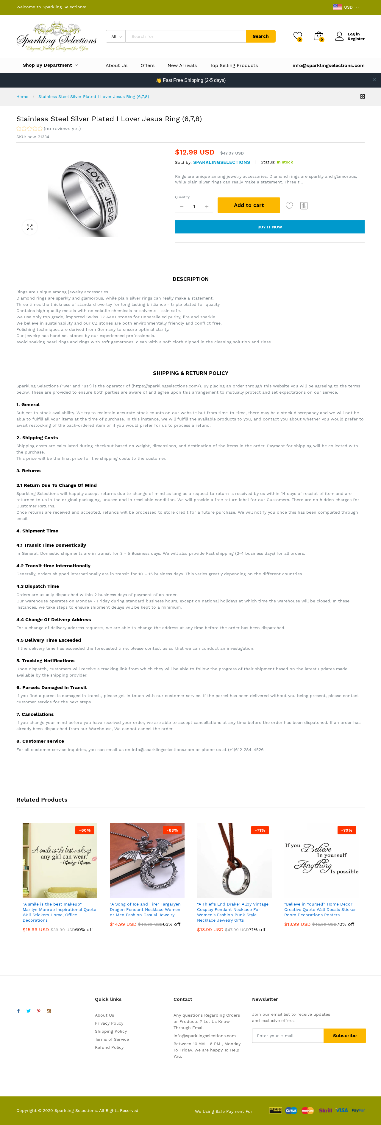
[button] (48, 129)
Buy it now (269, 227)
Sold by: (183, 162)
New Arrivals (182, 65)
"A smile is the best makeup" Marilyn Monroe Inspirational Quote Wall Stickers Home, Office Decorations (59, 912)
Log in (354, 34)
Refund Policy (109, 1047)
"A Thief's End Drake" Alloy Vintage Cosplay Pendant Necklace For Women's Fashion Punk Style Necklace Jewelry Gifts (232, 912)
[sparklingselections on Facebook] (18, 1011)
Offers (147, 65)
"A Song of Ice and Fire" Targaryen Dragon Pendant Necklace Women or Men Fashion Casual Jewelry (145, 909)
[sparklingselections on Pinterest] (39, 1011)
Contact (183, 999)
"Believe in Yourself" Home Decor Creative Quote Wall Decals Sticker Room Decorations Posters (320, 909)
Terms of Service (112, 1039)
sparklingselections (221, 162)
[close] (374, 79)
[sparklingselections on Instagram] (49, 1011)
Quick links (108, 999)
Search (261, 36)
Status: (268, 162)
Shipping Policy (111, 1031)
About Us (116, 65)
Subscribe (345, 1035)
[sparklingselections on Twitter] (28, 1011)
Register (356, 38)
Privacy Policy (109, 1023)
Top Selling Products (234, 65)
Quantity (182, 197)
